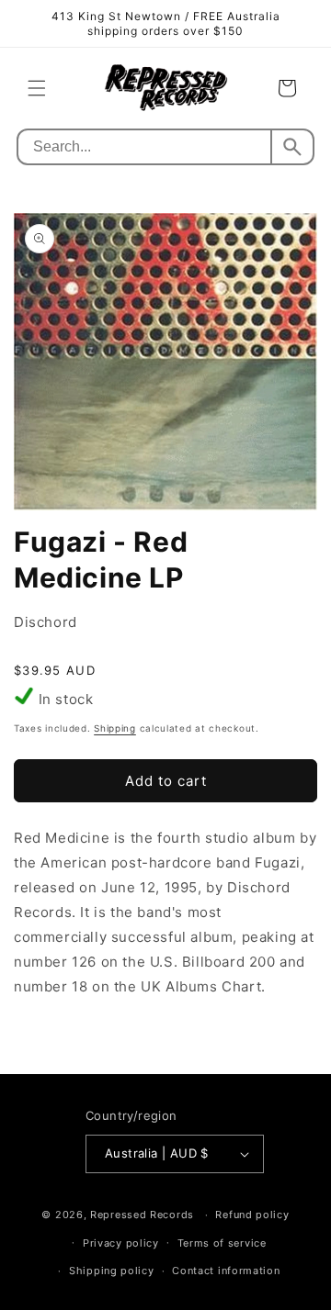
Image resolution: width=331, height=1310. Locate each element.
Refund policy (252, 1214)
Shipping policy (111, 1270)
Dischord (45, 622)
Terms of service (222, 1243)
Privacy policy (121, 1243)
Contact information (226, 1270)
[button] (37, 88)
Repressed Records (142, 1214)
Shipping (115, 727)
